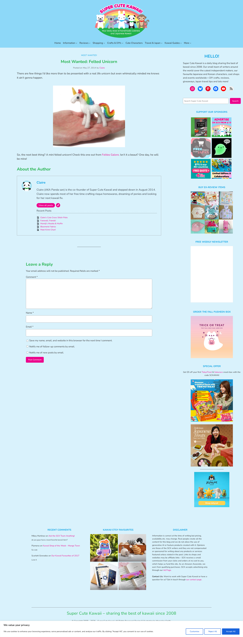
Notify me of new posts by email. (46, 352)
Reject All (212, 631)
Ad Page (167, 570)
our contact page (194, 579)
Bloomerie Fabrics (48, 226)
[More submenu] (190, 43)
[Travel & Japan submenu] (161, 43)
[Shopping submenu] (104, 43)
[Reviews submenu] (89, 43)
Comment (32, 277)
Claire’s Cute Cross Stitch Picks (54, 217)
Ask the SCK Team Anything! (62, 535)
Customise (194, 631)
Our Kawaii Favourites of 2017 (65, 555)
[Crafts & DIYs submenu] (122, 43)
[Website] (58, 205)
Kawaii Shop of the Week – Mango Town (61, 545)
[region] (121, 629)
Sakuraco (218, 372)
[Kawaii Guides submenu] (181, 43)
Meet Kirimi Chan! (48, 229)
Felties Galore (110, 155)
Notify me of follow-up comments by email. (52, 346)
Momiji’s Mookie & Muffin (51, 223)
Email (29, 326)
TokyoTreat (207, 372)
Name (30, 312)
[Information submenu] (76, 43)
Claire (102, 67)
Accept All (230, 631)
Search (235, 101)
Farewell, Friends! (48, 220)
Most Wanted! (89, 55)
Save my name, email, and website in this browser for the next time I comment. (70, 340)
